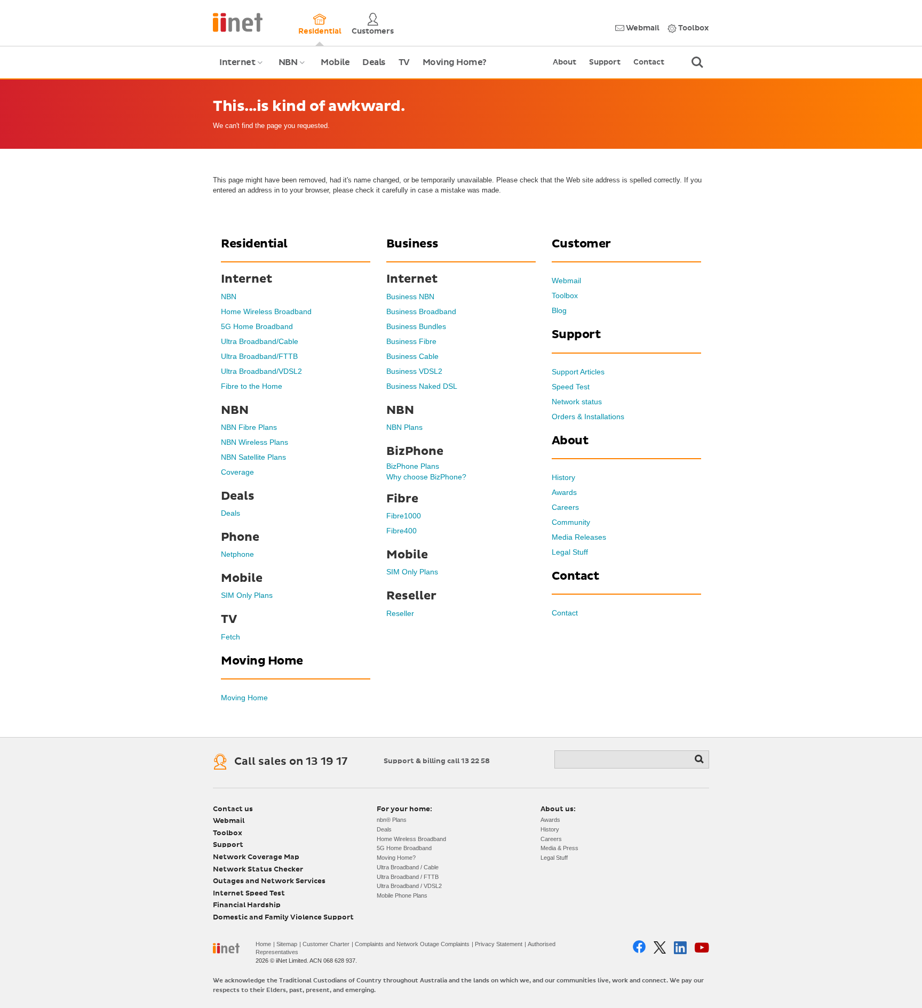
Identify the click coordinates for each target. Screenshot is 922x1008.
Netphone (237, 554)
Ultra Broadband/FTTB (259, 356)
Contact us (233, 809)
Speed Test (571, 386)
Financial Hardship (247, 905)
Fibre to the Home (251, 386)
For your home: (404, 809)
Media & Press (559, 848)
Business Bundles (416, 326)
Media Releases (579, 537)
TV (404, 62)
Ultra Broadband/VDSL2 (261, 371)
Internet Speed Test (249, 893)
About (564, 62)
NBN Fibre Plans (249, 427)
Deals (374, 62)
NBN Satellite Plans (253, 457)
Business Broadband (421, 311)
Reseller (400, 613)
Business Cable (412, 356)
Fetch (230, 637)
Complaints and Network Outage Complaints (412, 944)
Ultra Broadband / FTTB (408, 877)
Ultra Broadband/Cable (259, 341)
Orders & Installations (588, 416)
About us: (558, 809)
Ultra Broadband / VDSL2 (409, 886)
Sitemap (286, 944)
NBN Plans (404, 427)
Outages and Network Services (269, 881)
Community (571, 522)
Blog (559, 310)
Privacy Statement (498, 944)
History (563, 477)
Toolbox (693, 28)
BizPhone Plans (412, 466)
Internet (242, 68)
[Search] (700, 759)
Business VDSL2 (414, 371)
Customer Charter (326, 944)
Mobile (335, 62)
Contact (648, 62)
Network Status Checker (258, 869)
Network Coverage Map (256, 857)
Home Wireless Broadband (266, 311)
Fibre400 (401, 530)
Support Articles (578, 371)
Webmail (641, 28)
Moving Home (244, 697)
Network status (577, 401)
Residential (319, 31)
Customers (373, 31)
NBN (293, 68)
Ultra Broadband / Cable (408, 867)
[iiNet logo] (238, 21)
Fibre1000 (403, 515)
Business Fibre (411, 341)
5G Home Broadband (257, 326)
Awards (564, 492)
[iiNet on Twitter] (660, 947)
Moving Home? (455, 62)
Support (605, 62)
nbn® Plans (392, 820)
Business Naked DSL (421, 386)
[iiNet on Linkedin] (680, 947)
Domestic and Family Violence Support (283, 917)
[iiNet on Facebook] (639, 947)
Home (263, 944)
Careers (565, 507)
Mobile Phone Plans (402, 895)
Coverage (237, 472)
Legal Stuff (570, 552)
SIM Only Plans (247, 595)
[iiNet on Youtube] (702, 947)
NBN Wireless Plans (254, 442)
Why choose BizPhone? (426, 477)
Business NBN (410, 296)
